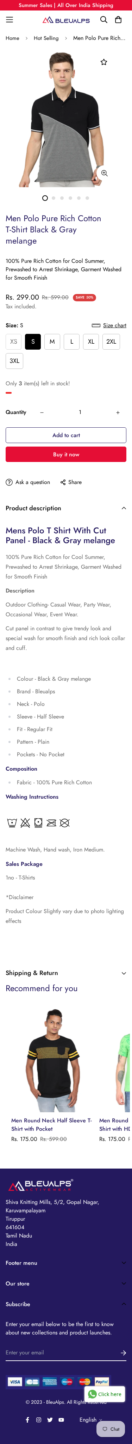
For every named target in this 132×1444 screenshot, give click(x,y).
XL (91, 341)
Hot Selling (46, 38)
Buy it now (66, 454)
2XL (111, 341)
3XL (14, 360)
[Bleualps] (66, 20)
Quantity (16, 412)
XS (13, 341)
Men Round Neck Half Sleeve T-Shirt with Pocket (51, 1124)
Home (12, 38)
